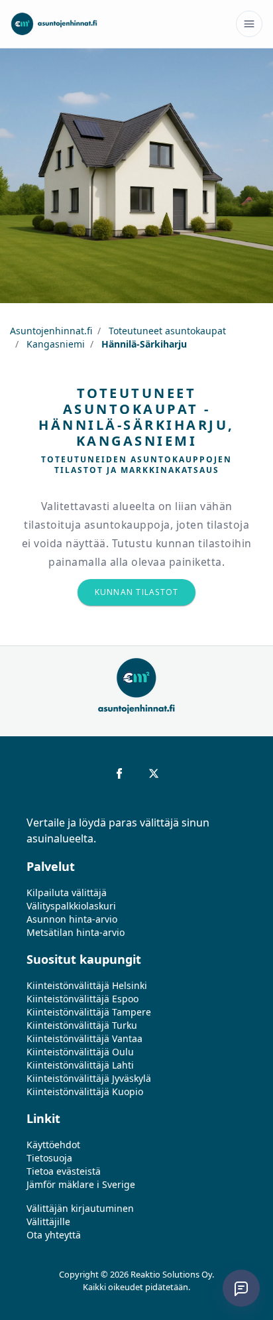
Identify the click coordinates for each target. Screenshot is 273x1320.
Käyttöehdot (53, 1144)
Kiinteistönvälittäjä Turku (82, 1025)
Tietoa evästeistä (64, 1171)
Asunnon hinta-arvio (72, 919)
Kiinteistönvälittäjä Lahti (80, 1065)
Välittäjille (48, 1221)
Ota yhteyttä (54, 1234)
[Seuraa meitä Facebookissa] (119, 773)
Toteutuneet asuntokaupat (166, 330)
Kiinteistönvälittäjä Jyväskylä (89, 1078)
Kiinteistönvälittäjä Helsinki (87, 985)
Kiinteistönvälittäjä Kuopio (85, 1091)
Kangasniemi (54, 344)
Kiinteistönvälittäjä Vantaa (84, 1038)
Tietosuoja (49, 1158)
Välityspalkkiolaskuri (71, 905)
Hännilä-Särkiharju (143, 344)
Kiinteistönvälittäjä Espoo (82, 998)
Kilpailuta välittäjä (67, 892)
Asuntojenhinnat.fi (51, 330)
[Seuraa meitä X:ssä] (154, 773)
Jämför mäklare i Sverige (81, 1184)
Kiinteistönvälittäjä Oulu (80, 1051)
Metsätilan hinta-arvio (76, 932)
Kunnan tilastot (137, 592)
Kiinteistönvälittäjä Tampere (89, 1012)
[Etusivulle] (54, 24)
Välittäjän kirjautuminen (80, 1208)
